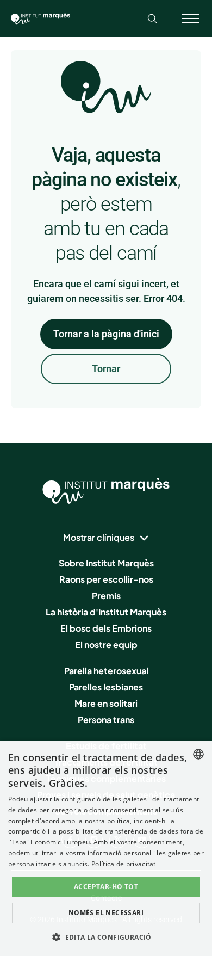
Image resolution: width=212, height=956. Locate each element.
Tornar (106, 368)
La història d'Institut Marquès (106, 612)
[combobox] (198, 754)
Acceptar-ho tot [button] (106, 886)
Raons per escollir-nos (106, 579)
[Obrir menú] (190, 18)
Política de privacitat (123, 863)
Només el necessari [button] (106, 912)
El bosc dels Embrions (106, 628)
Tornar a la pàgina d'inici (106, 334)
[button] (106, 936)
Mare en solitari (106, 703)
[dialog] (106, 848)
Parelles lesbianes (106, 687)
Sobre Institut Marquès (106, 563)
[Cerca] (152, 18)
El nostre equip (106, 644)
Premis (106, 595)
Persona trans (106, 719)
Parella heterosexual (106, 670)
